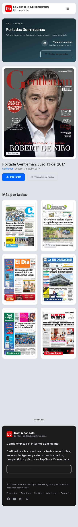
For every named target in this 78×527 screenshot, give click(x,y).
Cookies (38, 493)
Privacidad (12, 493)
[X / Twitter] (27, 499)
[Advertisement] (39, 394)
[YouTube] (14, 499)
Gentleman (7, 168)
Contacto (65, 493)
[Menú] (67, 8)
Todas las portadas (58, 54)
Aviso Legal (51, 493)
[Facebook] (8, 499)
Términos (25, 493)
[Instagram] (20, 499)
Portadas (19, 23)
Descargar (15, 177)
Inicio (8, 23)
